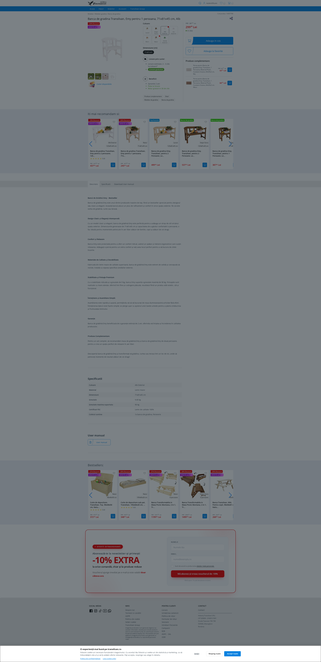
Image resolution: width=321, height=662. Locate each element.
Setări (196, 653)
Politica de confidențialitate (90, 658)
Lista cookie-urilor (109, 658)
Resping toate (215, 653)
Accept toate (232, 653)
